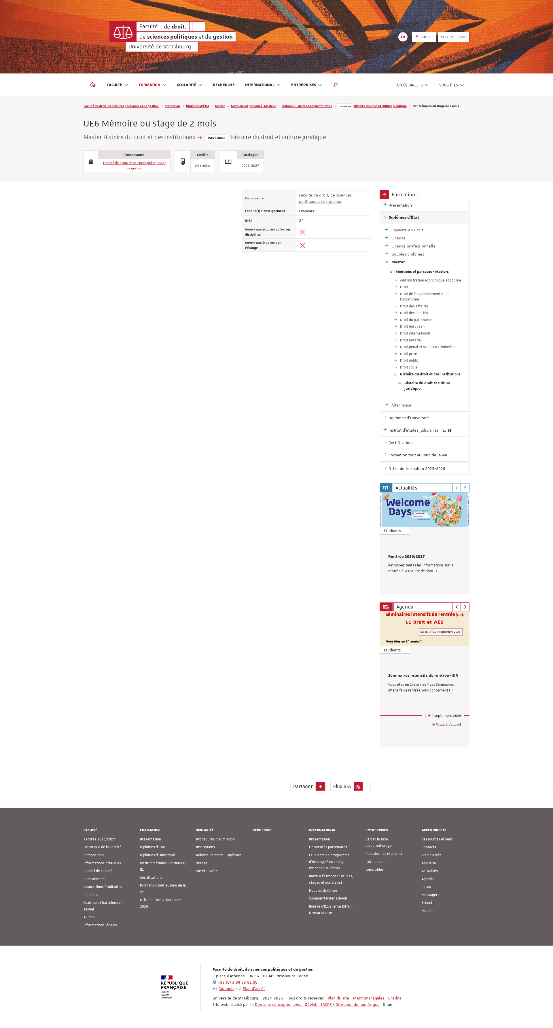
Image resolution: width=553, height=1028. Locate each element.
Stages (201, 863)
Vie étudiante (207, 871)
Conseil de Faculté (98, 871)
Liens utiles (374, 869)
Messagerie (431, 895)
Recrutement (94, 879)
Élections (91, 895)
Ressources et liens (437, 839)
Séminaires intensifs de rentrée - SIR (423, 675)
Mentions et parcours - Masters (253, 105)
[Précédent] (456, 487)
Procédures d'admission (215, 839)
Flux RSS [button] (342, 786)
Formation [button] (149, 85)
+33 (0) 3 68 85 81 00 (237, 982)
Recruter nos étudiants (384, 853)
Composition (94, 855)
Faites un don (455, 37)
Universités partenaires (328, 847)
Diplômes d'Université (157, 855)
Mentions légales (368, 998)
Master (220, 105)
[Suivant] (465, 487)
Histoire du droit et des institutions (307, 105)
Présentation (150, 839)
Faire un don (375, 861)
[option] (425, 543)
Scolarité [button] (186, 85)
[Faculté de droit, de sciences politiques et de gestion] (123, 31)
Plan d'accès (432, 855)
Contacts (429, 847)
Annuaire (429, 863)
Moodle (427, 910)
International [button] (259, 85)
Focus (426, 887)
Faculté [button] (114, 85)
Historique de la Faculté (103, 847)
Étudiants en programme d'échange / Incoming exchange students (329, 861)
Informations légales (100, 925)
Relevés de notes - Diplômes (219, 855)
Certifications (151, 877)
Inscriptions (205, 847)
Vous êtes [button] (448, 85)
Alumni (89, 917)
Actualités (430, 871)
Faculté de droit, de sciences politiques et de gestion (121, 105)
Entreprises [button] (303, 85)
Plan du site (338, 998)
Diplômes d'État (197, 105)
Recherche (224, 85)
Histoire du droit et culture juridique (380, 105)
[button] (335, 85)
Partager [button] (303, 786)
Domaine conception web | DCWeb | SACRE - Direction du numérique (317, 1004)
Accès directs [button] (409, 85)
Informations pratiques (102, 863)
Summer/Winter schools (328, 898)
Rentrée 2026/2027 (406, 556)
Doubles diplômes (323, 890)
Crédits (394, 998)
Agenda (428, 879)
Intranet (426, 37)
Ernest (427, 902)
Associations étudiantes (103, 887)
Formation (172, 105)
